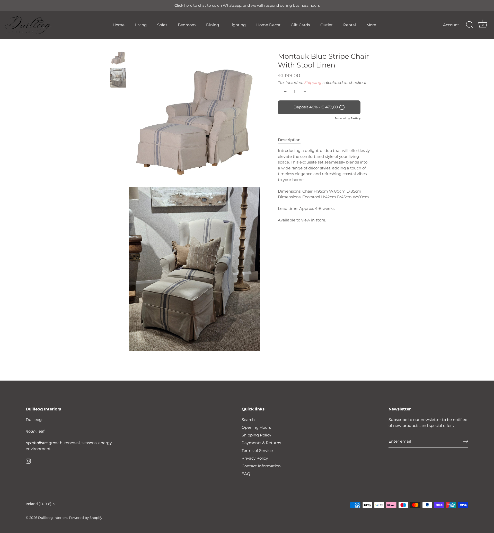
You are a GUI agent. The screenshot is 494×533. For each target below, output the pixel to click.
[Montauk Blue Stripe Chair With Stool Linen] (118, 57)
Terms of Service (257, 450)
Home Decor (268, 24)
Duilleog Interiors (52, 518)
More (371, 24)
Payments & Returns (261, 442)
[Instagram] (28, 460)
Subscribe (430, 512)
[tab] (292, 140)
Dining (212, 24)
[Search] (469, 25)
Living (141, 24)
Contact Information (261, 465)
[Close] (481, 460)
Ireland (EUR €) (38, 504)
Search (248, 419)
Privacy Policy (255, 458)
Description (289, 139)
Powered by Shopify (85, 518)
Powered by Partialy (347, 118)
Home (119, 24)
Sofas (162, 24)
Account (451, 24)
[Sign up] (465, 441)
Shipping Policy (256, 435)
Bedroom (187, 24)
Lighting (238, 24)
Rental (349, 24)
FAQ (246, 473)
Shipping (312, 82)
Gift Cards (300, 24)
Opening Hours (256, 427)
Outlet (326, 24)
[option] (118, 58)
